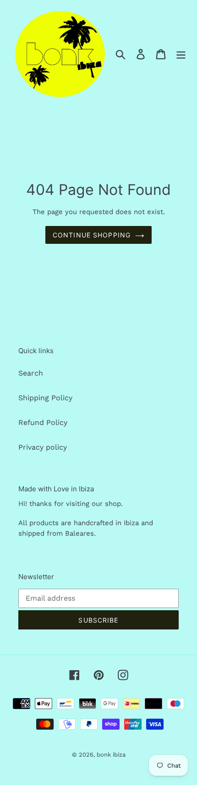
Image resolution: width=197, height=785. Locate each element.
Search (30, 373)
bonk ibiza (111, 754)
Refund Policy (42, 422)
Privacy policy (42, 447)
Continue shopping (92, 235)
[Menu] (181, 53)
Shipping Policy (45, 397)
